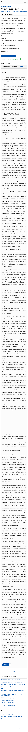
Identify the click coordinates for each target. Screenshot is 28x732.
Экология (9, 6)
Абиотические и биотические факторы (11, 679)
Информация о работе (14, 672)
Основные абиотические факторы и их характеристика (11, 695)
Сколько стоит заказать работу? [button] (11, 59)
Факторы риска (5, 718)
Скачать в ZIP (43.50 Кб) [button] (8, 56)
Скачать (21, 66)
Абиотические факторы (8, 698)
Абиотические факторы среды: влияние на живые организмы (12, 691)
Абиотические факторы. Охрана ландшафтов (13, 684)
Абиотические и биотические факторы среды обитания (13, 687)
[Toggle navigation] (25, 2)
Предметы (3, 6)
